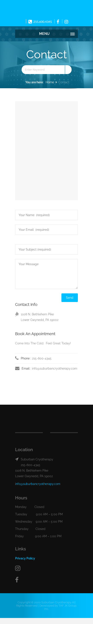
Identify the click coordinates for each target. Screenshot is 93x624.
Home (50, 82)
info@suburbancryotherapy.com (54, 368)
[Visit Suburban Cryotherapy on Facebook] (46, 580)
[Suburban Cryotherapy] (46, 9)
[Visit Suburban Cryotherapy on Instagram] (46, 568)
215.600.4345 (42, 21)
